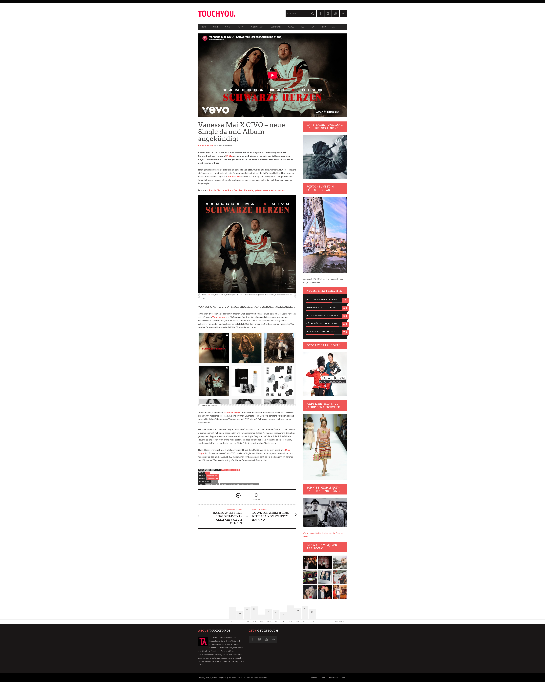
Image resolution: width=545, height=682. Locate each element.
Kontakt (314, 677)
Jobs (343, 677)
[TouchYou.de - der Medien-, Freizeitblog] (235, 13)
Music (227, 27)
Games (291, 27)
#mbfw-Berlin (257, 27)
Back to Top (339, 622)
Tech (303, 27)
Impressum (333, 677)
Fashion (240, 27)
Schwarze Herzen (232, 412)
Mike (287, 449)
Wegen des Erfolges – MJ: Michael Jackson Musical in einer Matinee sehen (324, 307)
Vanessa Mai (212, 476)
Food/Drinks (275, 27)
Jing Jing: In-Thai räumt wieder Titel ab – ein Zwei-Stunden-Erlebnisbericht (324, 331)
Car (313, 27)
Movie (215, 27)
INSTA (229, 155)
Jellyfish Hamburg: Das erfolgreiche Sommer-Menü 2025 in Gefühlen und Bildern (324, 315)
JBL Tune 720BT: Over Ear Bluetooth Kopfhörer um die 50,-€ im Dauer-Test (324, 299)
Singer (201, 453)
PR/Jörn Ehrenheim (230, 470)
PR (207, 473)
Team (323, 677)
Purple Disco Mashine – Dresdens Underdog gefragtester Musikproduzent (247, 190)
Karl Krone (205, 145)
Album (209, 484)
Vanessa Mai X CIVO (249, 484)
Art (334, 27)
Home (204, 27)
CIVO (216, 484)
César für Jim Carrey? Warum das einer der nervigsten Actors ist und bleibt (324, 323)
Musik (223, 484)
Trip (324, 27)
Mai (209, 295)
